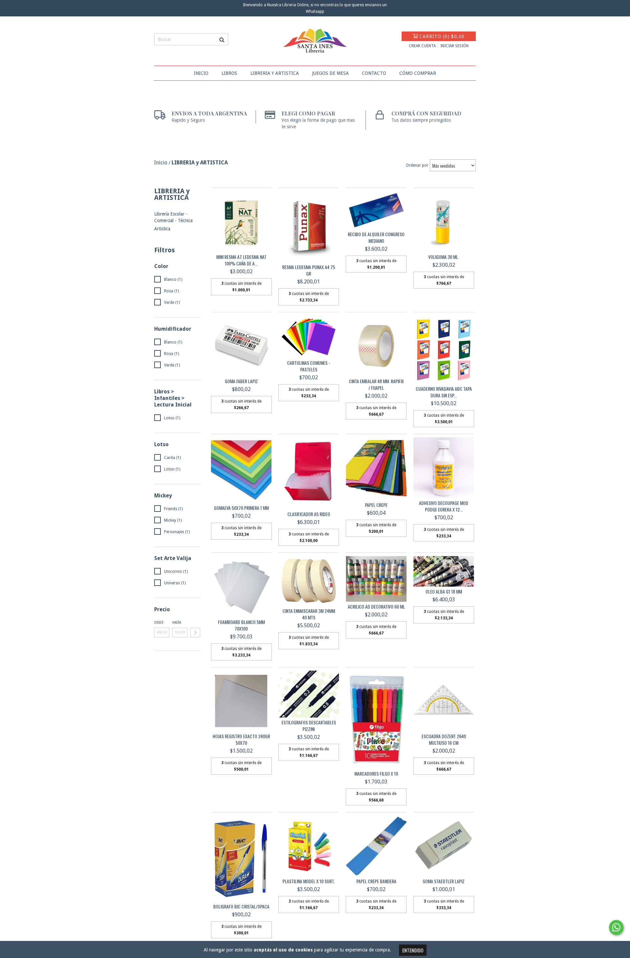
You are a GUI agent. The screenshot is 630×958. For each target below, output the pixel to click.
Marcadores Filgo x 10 (376, 773)
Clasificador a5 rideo (308, 514)
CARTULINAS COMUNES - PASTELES (308, 366)
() (442, 36)
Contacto (374, 73)
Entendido (412, 950)
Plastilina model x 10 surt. (309, 881)
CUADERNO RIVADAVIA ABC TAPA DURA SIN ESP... (444, 392)
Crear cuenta (422, 46)
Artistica (162, 228)
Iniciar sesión (454, 46)
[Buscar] (221, 39)
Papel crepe (376, 505)
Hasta (176, 622)
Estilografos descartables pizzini (309, 725)
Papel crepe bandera (376, 881)
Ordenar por (417, 165)
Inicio (201, 73)
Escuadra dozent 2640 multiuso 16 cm (444, 739)
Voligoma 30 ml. (443, 257)
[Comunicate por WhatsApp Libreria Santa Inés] (616, 927)
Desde (158, 622)
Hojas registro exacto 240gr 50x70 (241, 739)
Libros (229, 73)
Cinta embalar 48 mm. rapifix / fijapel (376, 384)
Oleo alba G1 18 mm (444, 591)
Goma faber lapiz (241, 381)
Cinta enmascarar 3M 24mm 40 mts (309, 614)
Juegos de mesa (330, 73)
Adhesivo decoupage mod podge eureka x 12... (443, 506)
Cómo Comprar (417, 73)
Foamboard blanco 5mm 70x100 (241, 625)
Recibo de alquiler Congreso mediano (376, 237)
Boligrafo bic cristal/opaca (241, 906)
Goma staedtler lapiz (444, 881)
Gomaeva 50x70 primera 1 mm (241, 508)
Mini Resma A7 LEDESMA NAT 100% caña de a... (241, 260)
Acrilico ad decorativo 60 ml (376, 606)
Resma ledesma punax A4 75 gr (308, 270)
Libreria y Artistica (274, 73)
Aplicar (195, 632)
